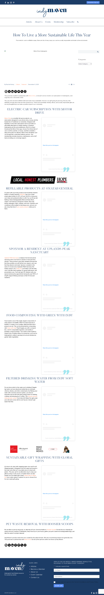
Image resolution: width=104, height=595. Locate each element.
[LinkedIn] (8, 2)
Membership (59, 22)
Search (98, 51)
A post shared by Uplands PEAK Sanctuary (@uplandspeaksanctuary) (61, 308)
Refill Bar (22, 194)
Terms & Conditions (80, 582)
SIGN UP (58, 586)
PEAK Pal (19, 268)
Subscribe (70, 22)
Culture (18, 84)
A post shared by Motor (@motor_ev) (58, 169)
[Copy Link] (21, 91)
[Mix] (18, 91)
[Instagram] (11, 2)
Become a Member (38, 569)
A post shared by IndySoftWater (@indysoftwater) (58, 438)
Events (48, 22)
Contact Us (35, 577)
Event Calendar (36, 575)
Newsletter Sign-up (93, 2)
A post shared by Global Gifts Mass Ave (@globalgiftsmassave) (59, 517)
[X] (9, 91)
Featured (24, 84)
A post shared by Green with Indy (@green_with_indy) (58, 371)
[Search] (77, 22)
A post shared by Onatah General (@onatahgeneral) (58, 243)
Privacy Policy (93, 582)
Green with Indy (11, 328)
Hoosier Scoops (51, 529)
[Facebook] (5, 2)
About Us (38, 22)
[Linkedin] (12, 91)
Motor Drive (32, 95)
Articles (29, 22)
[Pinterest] (13, 2)
